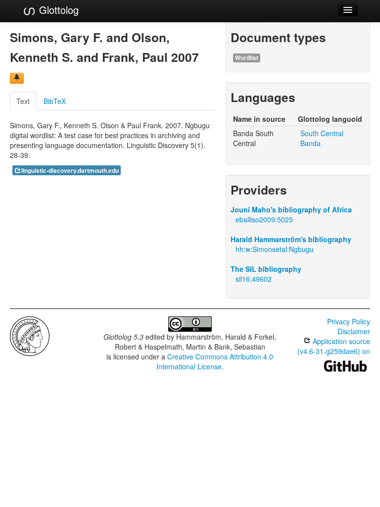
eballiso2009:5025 (264, 219)
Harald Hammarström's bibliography (291, 239)
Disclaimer (353, 331)
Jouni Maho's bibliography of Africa (291, 209)
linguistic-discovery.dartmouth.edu (70, 170)
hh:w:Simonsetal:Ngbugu (275, 249)
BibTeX (55, 101)
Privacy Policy (348, 321)
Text (23, 101)
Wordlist (246, 57)
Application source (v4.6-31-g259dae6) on (333, 346)
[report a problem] (17, 78)
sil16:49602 (254, 279)
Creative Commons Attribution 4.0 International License (215, 361)
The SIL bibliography (266, 269)
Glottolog (57, 9)
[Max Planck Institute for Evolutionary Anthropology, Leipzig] (29, 335)
